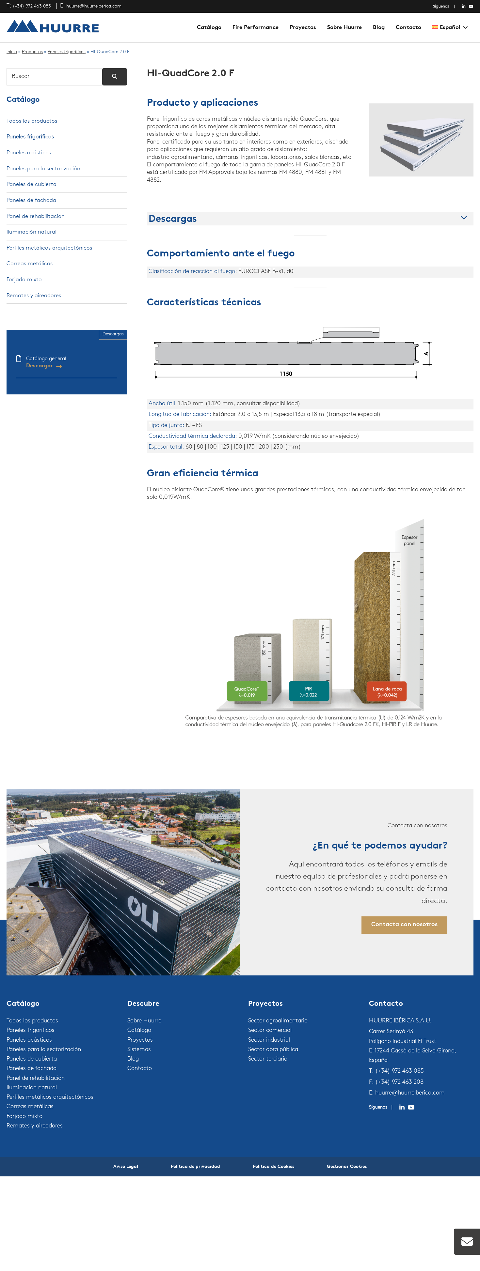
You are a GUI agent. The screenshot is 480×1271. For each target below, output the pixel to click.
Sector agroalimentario (278, 1021)
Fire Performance (255, 27)
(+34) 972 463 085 (32, 6)
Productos (32, 52)
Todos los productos (32, 121)
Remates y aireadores (34, 296)
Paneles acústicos (29, 153)
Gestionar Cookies (347, 1166)
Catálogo (209, 27)
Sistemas (139, 1050)
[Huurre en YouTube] (471, 6)
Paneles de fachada (31, 200)
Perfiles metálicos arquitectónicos (49, 248)
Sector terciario (267, 1059)
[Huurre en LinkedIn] (464, 6)
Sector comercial (270, 1031)
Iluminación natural (31, 232)
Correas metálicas (30, 264)
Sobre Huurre (344, 27)
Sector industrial (269, 1040)
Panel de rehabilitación (36, 216)
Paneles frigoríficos (67, 52)
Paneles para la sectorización (43, 169)
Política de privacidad (195, 1166)
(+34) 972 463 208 (399, 1082)
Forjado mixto (24, 280)
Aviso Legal (125, 1166)
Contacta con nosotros (404, 925)
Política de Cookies (273, 1166)
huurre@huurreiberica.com (93, 6)
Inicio (12, 52)
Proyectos (303, 27)
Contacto (408, 27)
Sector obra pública (273, 1050)
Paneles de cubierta (31, 184)
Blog (379, 27)
